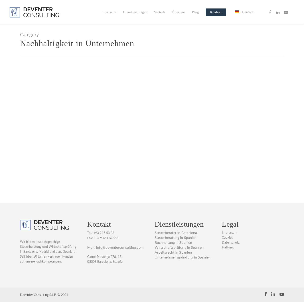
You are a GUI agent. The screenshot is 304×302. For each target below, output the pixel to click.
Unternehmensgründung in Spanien (183, 257)
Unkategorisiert (82, 126)
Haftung (227, 247)
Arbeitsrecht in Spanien (173, 252)
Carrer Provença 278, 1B (104, 257)
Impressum (229, 232)
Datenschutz (230, 242)
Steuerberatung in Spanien (176, 238)
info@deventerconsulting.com (120, 247)
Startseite (109, 12)
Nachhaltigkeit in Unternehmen (48, 126)
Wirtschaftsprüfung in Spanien (179, 247)
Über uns (178, 12)
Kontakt (216, 12)
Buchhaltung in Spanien (173, 242)
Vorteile (160, 12)
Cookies (227, 237)
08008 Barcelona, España (104, 261)
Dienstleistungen (135, 12)
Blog (195, 12)
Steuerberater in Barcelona (176, 233)
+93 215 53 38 (103, 233)
